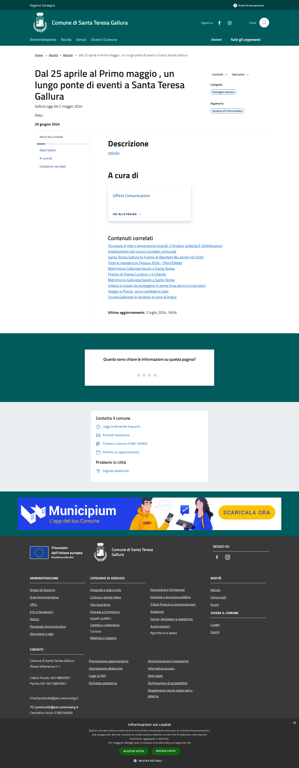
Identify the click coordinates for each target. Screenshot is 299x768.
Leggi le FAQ (97, 675)
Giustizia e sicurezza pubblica (170, 597)
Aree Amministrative (44, 597)
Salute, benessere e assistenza (171, 619)
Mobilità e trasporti (103, 637)
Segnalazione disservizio (105, 668)
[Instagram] (228, 22)
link (189, 742)
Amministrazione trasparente (168, 661)
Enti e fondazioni (41, 611)
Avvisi (215, 604)
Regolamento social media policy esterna (170, 693)
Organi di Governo (42, 589)
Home (39, 55)
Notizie (68, 55)
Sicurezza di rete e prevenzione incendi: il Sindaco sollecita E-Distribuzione (165, 245)
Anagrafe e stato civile (105, 589)
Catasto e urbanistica (104, 624)
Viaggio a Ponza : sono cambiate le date (138, 291)
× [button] (294, 722)
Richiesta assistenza (103, 683)
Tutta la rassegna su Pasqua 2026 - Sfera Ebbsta (145, 263)
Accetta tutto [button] (133, 751)
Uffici (33, 604)
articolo (114, 153)
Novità (53, 55)
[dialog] (149, 743)
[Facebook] (218, 22)
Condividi (218, 74)
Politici (34, 619)
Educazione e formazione (167, 589)
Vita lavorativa (100, 604)
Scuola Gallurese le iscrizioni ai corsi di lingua (142, 297)
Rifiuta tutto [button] (166, 751)
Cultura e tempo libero (105, 597)
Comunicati (218, 597)
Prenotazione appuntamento (108, 661)
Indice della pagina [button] (51, 137)
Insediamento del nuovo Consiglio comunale (142, 251)
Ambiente (157, 611)
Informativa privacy (161, 668)
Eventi (215, 632)
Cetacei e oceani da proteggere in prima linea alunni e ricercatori (157, 285)
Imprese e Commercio (105, 611)
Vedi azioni (238, 74)
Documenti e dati (41, 633)
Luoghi (215, 624)
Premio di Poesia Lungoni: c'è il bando (137, 274)
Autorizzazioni (160, 626)
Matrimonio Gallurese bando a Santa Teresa (141, 268)
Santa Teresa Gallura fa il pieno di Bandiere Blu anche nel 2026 (156, 257)
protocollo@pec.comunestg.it (57, 707)
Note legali (155, 675)
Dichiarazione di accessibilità (167, 683)
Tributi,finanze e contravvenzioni (173, 604)
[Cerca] (264, 22)
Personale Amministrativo (48, 626)
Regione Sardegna (42, 5)
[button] (149, 760)
